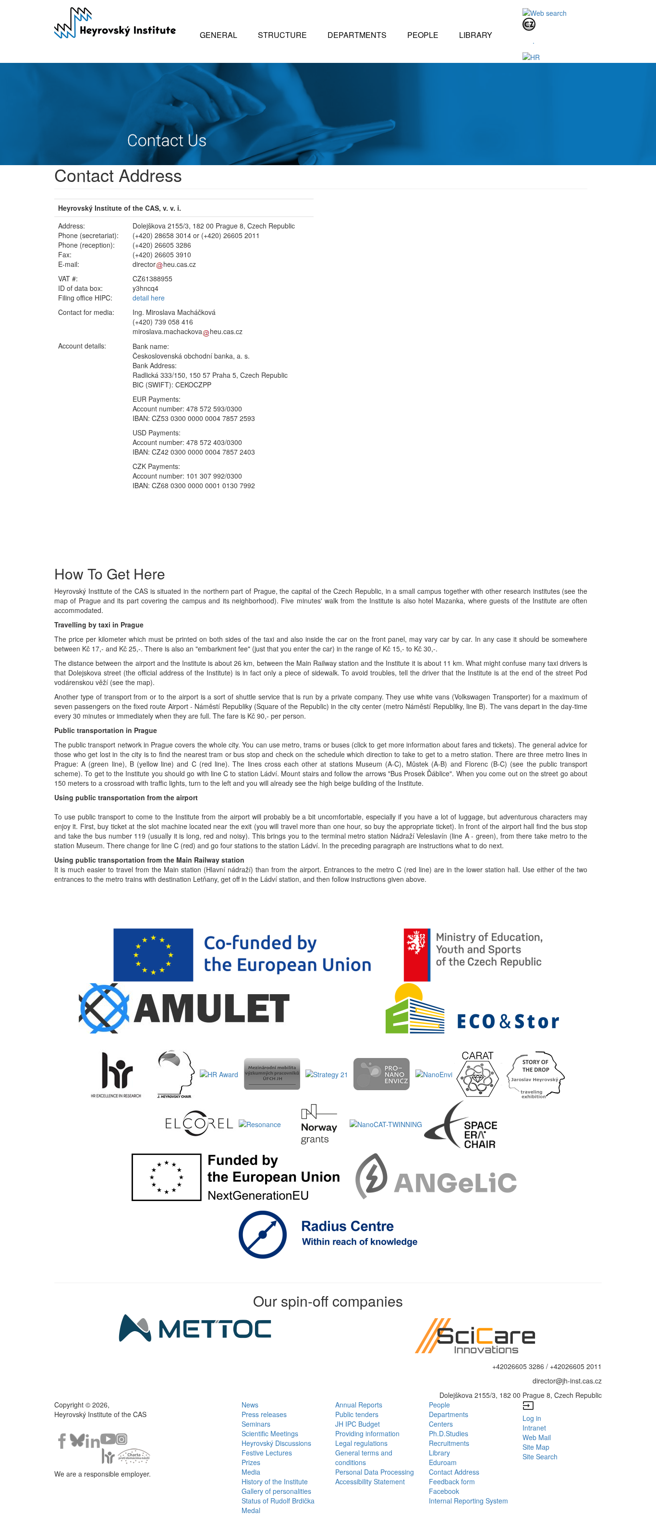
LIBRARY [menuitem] (475, 34)
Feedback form (452, 1481)
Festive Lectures (267, 1452)
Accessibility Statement (370, 1481)
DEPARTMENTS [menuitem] (357, 34)
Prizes (251, 1462)
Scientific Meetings (270, 1433)
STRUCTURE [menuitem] (282, 34)
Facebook (444, 1491)
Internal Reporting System (468, 1500)
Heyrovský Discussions (276, 1443)
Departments (448, 1414)
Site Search (540, 1456)
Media (251, 1472)
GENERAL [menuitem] (218, 34)
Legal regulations (361, 1443)
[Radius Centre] (328, 1233)
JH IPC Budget (357, 1424)
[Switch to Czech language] (528, 23)
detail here (149, 297)
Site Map (535, 1447)
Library (439, 1452)
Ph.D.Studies (448, 1433)
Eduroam (443, 1462)
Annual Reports (358, 1404)
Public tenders (356, 1414)
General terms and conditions (363, 1457)
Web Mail (536, 1437)
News (250, 1404)
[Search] (544, 12)
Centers (441, 1424)
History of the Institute (275, 1481)
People (439, 1404)
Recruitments (449, 1443)
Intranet (534, 1427)
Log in (531, 1418)
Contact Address (454, 1472)
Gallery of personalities (276, 1491)
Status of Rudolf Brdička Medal (278, 1505)
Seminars (256, 1424)
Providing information (367, 1433)
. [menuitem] (534, 41)
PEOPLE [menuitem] (422, 34)
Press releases (264, 1414)
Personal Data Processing (374, 1472)
